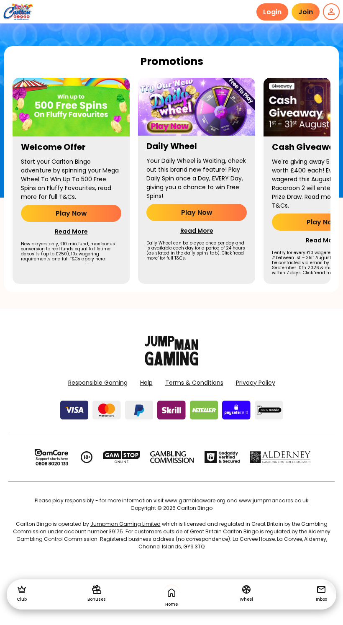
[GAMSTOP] (121, 457)
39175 (116, 531)
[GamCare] (51, 457)
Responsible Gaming (98, 382)
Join (305, 12)
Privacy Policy (255, 382)
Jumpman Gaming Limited (125, 523)
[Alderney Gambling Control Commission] (280, 457)
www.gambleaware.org (195, 500)
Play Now (71, 213)
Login (272, 12)
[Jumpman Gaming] (171, 363)
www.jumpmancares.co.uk (273, 500)
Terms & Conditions (194, 382)
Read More (71, 231)
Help (146, 382)
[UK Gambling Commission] (172, 457)
